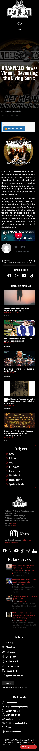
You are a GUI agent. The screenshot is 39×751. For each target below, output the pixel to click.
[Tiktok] (22, 551)
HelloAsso (13, 525)
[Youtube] (24, 275)
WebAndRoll (30, 742)
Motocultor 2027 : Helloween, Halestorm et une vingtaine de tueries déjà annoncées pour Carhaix (18, 433)
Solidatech (13, 523)
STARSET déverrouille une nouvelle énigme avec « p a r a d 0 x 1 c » (16, 309)
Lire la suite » (7, 316)
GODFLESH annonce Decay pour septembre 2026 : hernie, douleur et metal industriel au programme (19, 401)
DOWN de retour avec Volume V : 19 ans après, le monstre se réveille (18, 339)
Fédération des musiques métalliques (15, 687)
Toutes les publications (22, 251)
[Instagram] (17, 275)
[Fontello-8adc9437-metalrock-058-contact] (28, 551)
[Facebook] (9, 275)
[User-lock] (34, 551)
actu (15, 584)
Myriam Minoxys (18, 570)
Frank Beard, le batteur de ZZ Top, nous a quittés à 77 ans (19, 369)
